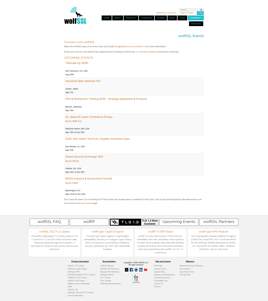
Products (131, 18)
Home (106, 18)
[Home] (75, 15)
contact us (140, 46)
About (117, 18)
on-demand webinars (146, 52)
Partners (196, 24)
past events (86, 203)
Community (196, 18)
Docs (182, 18)
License (161, 18)
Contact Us (171, 13)
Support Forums (186, 13)
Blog (172, 18)
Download (146, 18)
